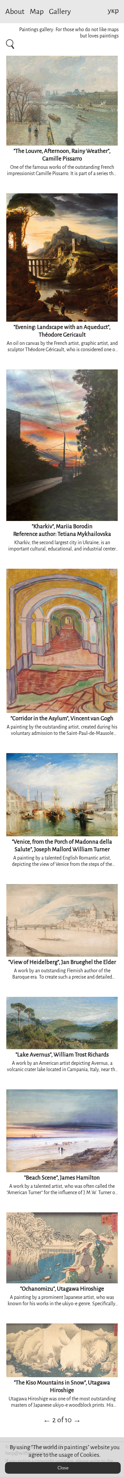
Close (63, 1467)
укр (113, 11)
